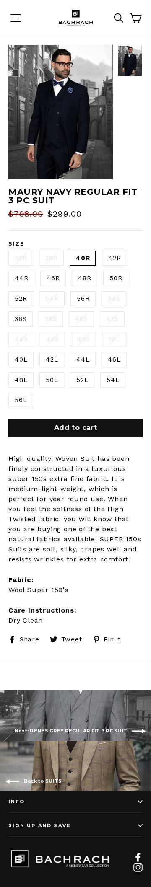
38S (51, 319)
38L (114, 339)
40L (21, 359)
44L (82, 359)
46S (52, 339)
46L (114, 359)
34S (114, 299)
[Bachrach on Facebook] (138, 857)
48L (21, 380)
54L (113, 380)
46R (53, 278)
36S (20, 319)
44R (21, 278)
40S (81, 319)
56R (83, 299)
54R (51, 299)
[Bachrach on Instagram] (138, 867)
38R (51, 258)
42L (52, 359)
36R (21, 258)
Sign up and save (39, 825)
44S (21, 339)
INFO (16, 801)
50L (52, 380)
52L (82, 380)
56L (21, 400)
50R (115, 278)
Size (16, 243)
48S (83, 339)
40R (83, 258)
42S (112, 319)
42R (114, 258)
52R (21, 299)
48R (84, 278)
